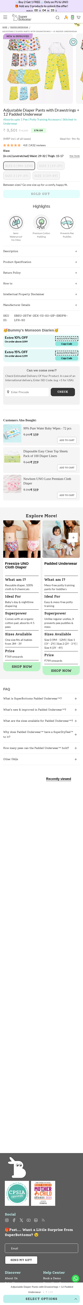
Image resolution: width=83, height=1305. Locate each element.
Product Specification (17, 262)
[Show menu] (5, 17)
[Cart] (79, 17)
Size (6, 151)
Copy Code (66, 343)
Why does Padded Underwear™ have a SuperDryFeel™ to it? (38, 734)
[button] (73, 537)
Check (62, 392)
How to (7, 283)
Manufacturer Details (16, 305)
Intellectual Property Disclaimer (23, 294)
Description (10, 251)
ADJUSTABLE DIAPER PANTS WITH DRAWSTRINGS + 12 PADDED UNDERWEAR (39, 31)
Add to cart (66, 440)
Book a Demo (52, 1278)
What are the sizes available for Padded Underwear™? (38, 720)
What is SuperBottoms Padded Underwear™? (32, 698)
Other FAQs (10, 759)
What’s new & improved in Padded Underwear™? (34, 709)
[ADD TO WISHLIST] (73, 42)
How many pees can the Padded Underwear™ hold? (36, 748)
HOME (4, 27)
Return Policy (12, 272)
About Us (11, 1278)
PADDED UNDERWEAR (19, 27)
